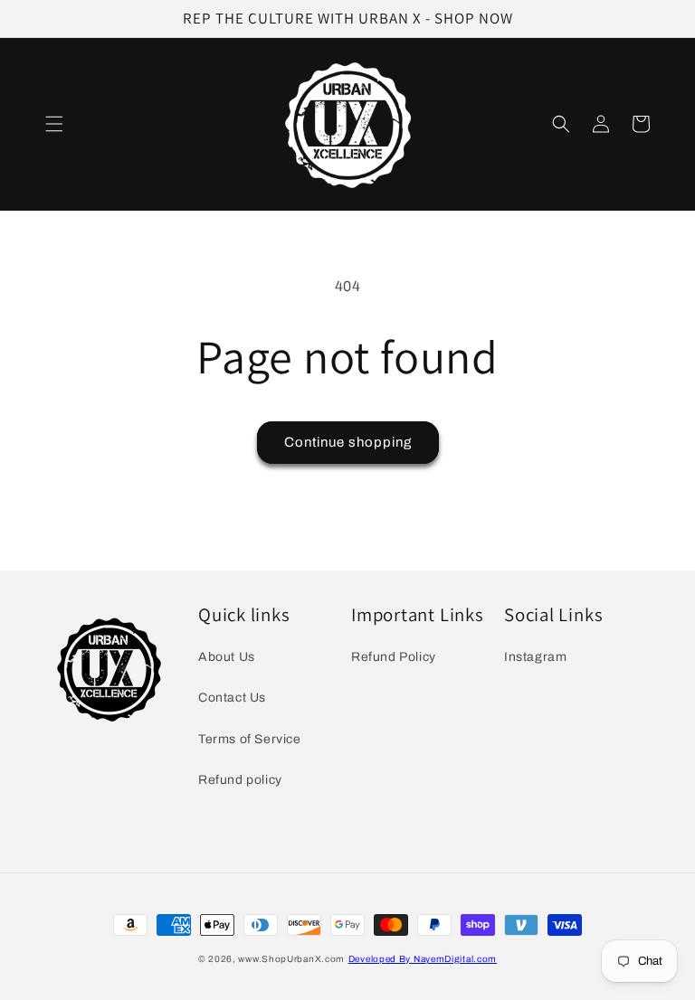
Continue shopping (348, 442)
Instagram (535, 657)
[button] (54, 124)
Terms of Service (249, 739)
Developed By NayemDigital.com (422, 959)
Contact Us (232, 697)
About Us (226, 657)
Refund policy (240, 780)
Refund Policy (393, 657)
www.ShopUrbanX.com (291, 959)
